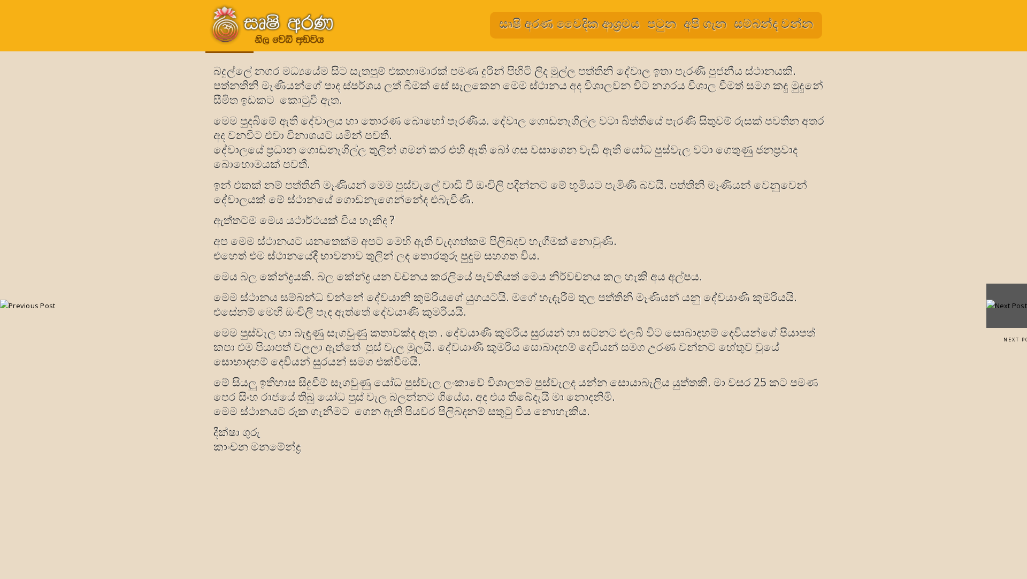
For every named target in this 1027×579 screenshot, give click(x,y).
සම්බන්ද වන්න (773, 23)
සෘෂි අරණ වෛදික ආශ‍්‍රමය (569, 23)
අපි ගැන (705, 23)
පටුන (661, 23)
